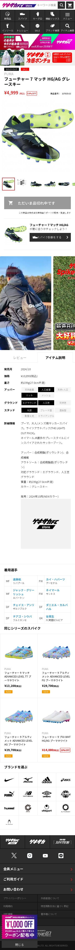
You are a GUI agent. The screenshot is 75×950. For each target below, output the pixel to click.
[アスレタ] (65, 794)
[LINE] (61, 857)
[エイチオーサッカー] (9, 822)
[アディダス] (47, 780)
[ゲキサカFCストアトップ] (12, 843)
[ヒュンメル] (9, 808)
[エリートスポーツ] (65, 808)
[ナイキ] (9, 780)
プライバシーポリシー (14, 898)
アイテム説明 (55, 357)
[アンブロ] (47, 794)
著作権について (49, 914)
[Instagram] (29, 857)
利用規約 (7, 906)
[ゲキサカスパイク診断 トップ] (62, 843)
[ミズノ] (28, 780)
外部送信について (50, 898)
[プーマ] (9, 794)
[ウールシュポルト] (47, 808)
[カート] (70, 5)
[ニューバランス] (28, 794)
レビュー (19, 357)
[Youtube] (45, 857)
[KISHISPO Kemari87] (37, 934)
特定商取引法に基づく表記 (54, 906)
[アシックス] (65, 780)
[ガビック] (28, 808)
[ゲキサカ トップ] (37, 843)
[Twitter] (14, 857)
